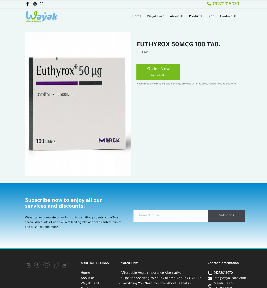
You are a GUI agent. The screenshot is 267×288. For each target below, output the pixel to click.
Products (195, 16)
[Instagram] (46, 265)
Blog (211, 16)
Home (136, 16)
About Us (176, 16)
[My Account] (27, 5)
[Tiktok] (56, 265)
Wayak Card (155, 16)
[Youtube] (65, 265)
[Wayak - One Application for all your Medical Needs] (41, 17)
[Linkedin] (28, 265)
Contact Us (228, 16)
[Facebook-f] (37, 265)
